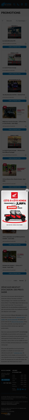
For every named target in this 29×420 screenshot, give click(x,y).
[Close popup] (27, 190)
